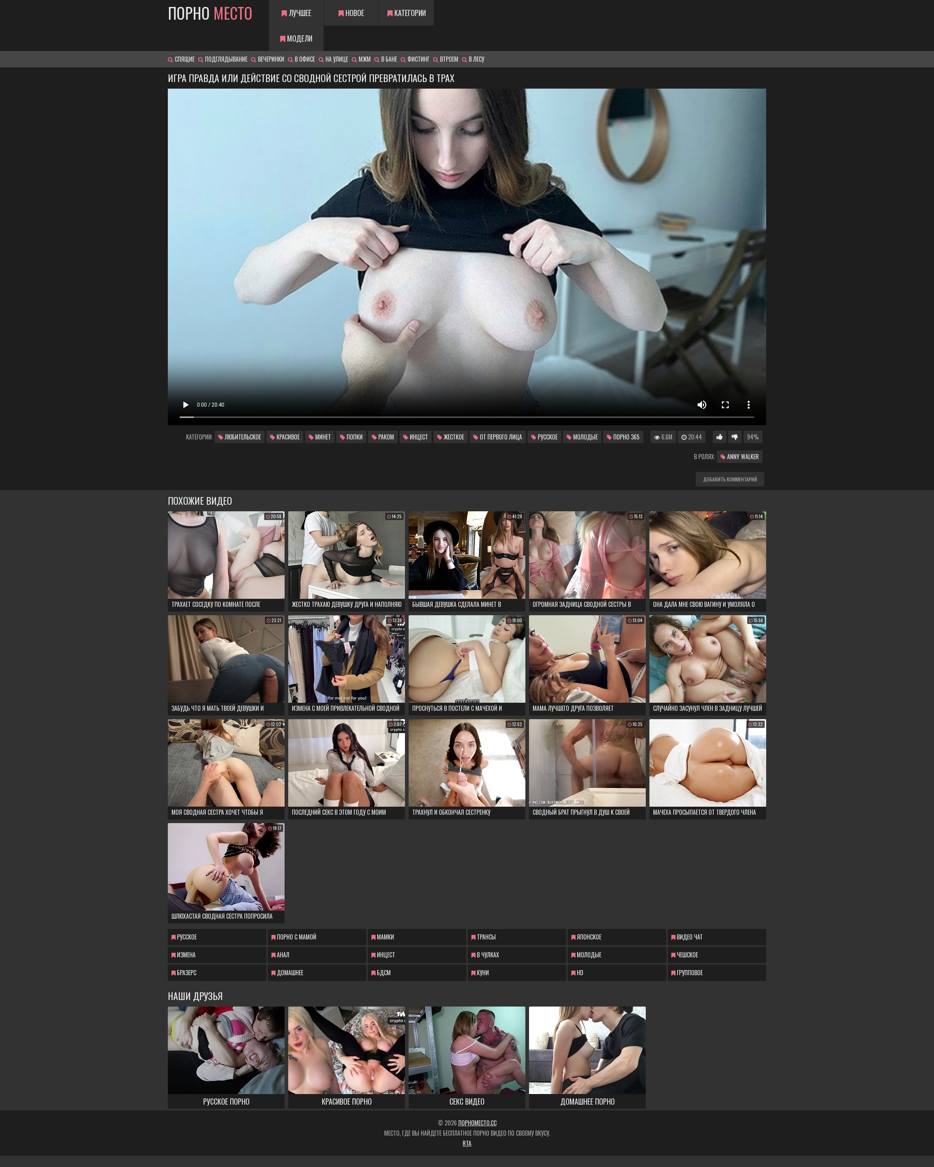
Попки (354, 437)
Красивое (287, 437)
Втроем (448, 59)
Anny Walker (742, 456)
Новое (354, 12)
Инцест (418, 437)
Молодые (585, 437)
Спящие (183, 59)
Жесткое (453, 437)
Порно (210, 12)
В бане (388, 59)
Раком (385, 437)
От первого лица (500, 437)
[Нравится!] (719, 437)
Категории (409, 12)
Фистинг (417, 59)
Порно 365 (626, 437)
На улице (336, 59)
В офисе (304, 59)
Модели (298, 38)
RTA (467, 1143)
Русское (546, 437)
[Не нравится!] (735, 437)
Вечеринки (270, 59)
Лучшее (299, 12)
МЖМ (364, 59)
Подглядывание (225, 59)
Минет (322, 437)
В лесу (475, 59)
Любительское (242, 437)
